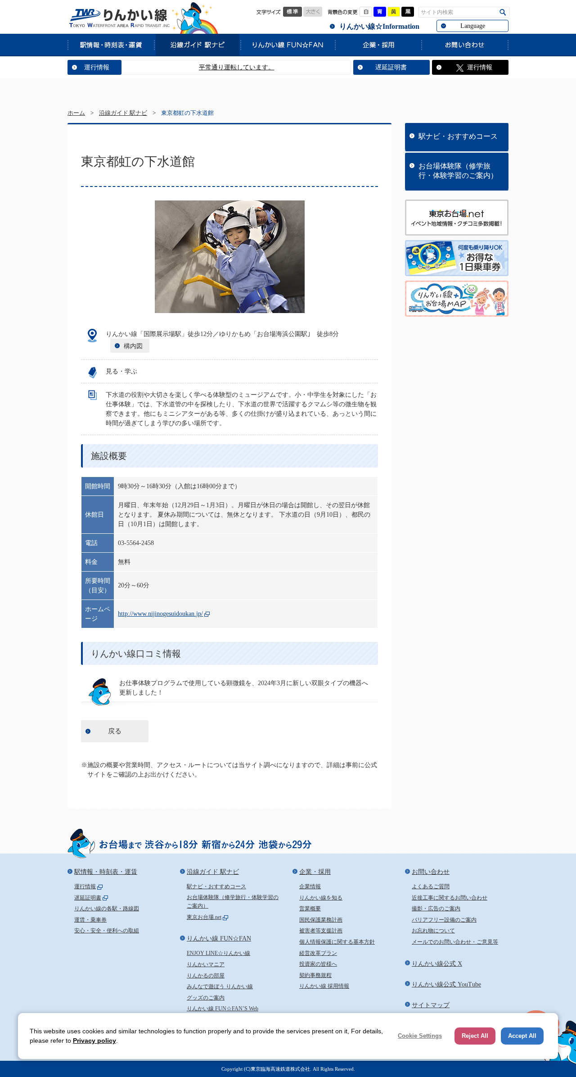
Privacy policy (94, 1040)
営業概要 (310, 908)
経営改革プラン (318, 953)
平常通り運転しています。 (220, 67)
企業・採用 (378, 44)
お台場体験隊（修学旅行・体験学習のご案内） (458, 170)
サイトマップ (431, 1005)
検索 (503, 12)
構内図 (133, 346)
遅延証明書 (391, 67)
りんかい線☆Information (379, 26)
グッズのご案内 (206, 998)
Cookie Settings (420, 1035)
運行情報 (96, 67)
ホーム (76, 113)
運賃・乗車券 (90, 920)
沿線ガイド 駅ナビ (197, 44)
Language (472, 26)
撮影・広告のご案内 (436, 908)
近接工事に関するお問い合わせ (449, 898)
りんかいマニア (206, 964)
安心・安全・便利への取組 (106, 930)
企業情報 (310, 886)
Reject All (475, 1035)
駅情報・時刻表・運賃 (111, 44)
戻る (115, 731)
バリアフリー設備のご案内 (444, 920)
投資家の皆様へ (318, 964)
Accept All (522, 1035)
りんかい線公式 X (437, 963)
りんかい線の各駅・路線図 (106, 908)
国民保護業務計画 (320, 920)
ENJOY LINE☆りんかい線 (218, 953)
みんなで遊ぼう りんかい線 (220, 986)
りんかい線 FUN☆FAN (287, 44)
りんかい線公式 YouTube (446, 984)
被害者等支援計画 (320, 930)
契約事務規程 (315, 975)
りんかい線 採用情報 (324, 986)
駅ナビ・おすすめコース (458, 136)
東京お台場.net (204, 917)
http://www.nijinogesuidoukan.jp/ (160, 613)
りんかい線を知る (320, 898)
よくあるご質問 (431, 886)
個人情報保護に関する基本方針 (337, 942)
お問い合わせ (464, 44)
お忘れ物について (433, 930)
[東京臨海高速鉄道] (119, 18)
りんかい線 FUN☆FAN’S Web (222, 1008)
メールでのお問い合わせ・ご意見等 (455, 942)
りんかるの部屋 (206, 975)
